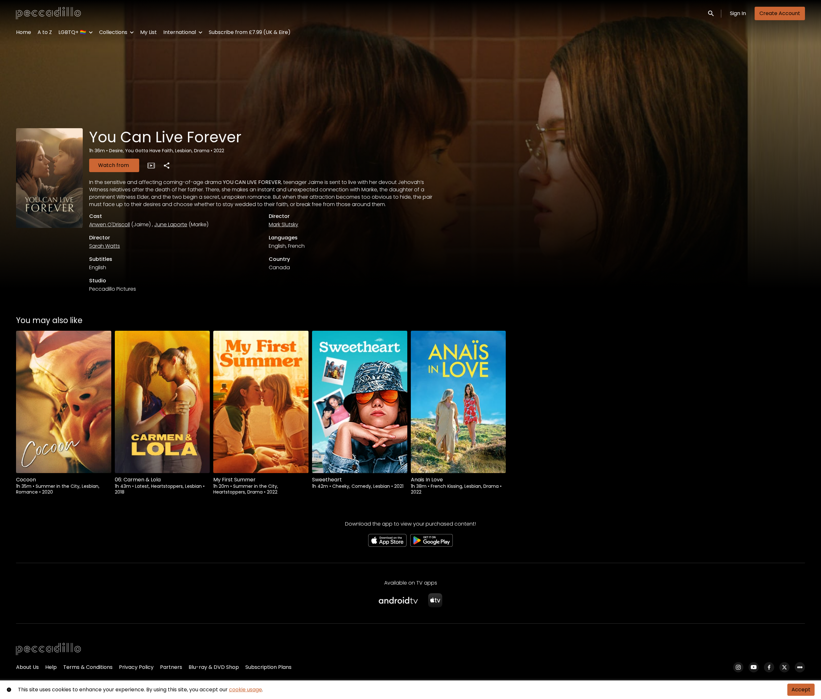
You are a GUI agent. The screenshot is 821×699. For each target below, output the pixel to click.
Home (23, 32)
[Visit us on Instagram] (738, 667)
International (179, 32)
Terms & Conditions (88, 667)
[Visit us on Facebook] (769, 667)
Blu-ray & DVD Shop (214, 667)
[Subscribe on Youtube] (754, 667)
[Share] (166, 165)
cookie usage (245, 689)
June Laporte (170, 224)
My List (148, 32)
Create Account (779, 13)
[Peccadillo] (48, 649)
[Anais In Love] (458, 402)
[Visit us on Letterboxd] (800, 667)
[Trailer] (151, 165)
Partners (171, 667)
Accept (800, 689)
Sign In (738, 13)
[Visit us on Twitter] (784, 667)
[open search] (711, 13)
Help (51, 667)
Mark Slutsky (283, 224)
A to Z (45, 32)
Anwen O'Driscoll (109, 224)
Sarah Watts (104, 246)
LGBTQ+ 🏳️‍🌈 (72, 32)
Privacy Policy (136, 667)
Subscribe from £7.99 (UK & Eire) (250, 32)
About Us (27, 667)
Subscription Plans (268, 667)
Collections (113, 32)
